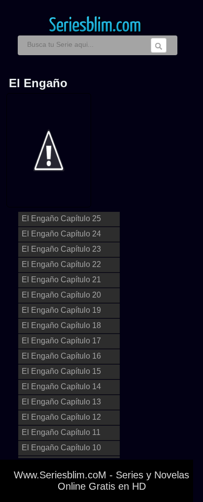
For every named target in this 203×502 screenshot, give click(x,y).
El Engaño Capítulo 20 (61, 295)
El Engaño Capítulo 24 (61, 234)
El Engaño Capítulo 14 (61, 386)
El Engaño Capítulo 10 (61, 447)
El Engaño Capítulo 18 (61, 325)
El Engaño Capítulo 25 (61, 218)
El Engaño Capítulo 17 (61, 340)
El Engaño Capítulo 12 (61, 417)
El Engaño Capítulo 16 (61, 356)
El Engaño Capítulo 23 (61, 249)
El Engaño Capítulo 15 (61, 371)
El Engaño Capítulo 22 (61, 264)
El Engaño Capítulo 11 (61, 432)
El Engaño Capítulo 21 (61, 279)
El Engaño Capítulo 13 (61, 402)
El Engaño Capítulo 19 (61, 310)
